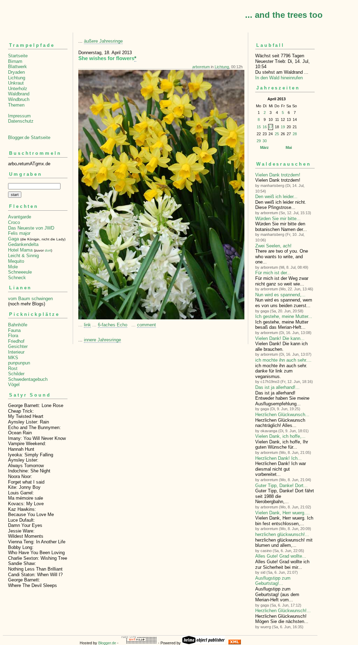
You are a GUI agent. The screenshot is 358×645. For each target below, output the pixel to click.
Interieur (16, 352)
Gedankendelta (23, 244)
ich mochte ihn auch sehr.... (283, 360)
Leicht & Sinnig (23, 255)
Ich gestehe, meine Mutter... (283, 316)
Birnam (15, 61)
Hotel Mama (20, 250)
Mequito (16, 261)
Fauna (14, 330)
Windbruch (18, 99)
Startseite (18, 55)
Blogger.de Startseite (29, 137)
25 (277, 134)
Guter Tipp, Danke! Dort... (281, 485)
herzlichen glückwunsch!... (282, 534)
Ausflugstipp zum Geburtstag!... (273, 580)
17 (270, 127)
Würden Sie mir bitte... (278, 218)
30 (265, 141)
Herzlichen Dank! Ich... (278, 458)
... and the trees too (284, 15)
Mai (289, 147)
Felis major (19, 233)
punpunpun (19, 362)
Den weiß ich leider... (276, 196)
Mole (13, 266)
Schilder (16, 373)
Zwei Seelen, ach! (273, 245)
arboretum (201, 67)
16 (265, 127)
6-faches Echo (112, 324)
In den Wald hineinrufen (279, 77)
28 (295, 134)
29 (259, 141)
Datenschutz (21, 121)
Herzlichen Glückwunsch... (282, 414)
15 (259, 127)
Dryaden (16, 72)
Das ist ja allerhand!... (277, 387)
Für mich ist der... (273, 272)
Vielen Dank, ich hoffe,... (280, 436)
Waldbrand (18, 93)
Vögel (14, 384)
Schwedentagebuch (28, 379)
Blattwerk (17, 66)
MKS (13, 357)
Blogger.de (107, 643)
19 (283, 127)
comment (146, 324)
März (264, 147)
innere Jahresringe (102, 339)
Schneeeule (20, 272)
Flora (13, 335)
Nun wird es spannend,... (280, 294)
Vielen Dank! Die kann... (280, 338)
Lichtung (16, 77)
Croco (14, 222)
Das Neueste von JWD (31, 228)
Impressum (19, 115)
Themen (16, 105)
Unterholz (17, 88)
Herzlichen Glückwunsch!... (283, 610)
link (87, 324)
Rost (12, 368)
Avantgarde (19, 216)
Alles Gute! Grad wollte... (280, 556)
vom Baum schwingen (30, 298)
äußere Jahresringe (103, 41)
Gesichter (18, 346)
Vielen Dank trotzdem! (277, 174)
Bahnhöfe (17, 324)
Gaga (13, 238)
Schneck (17, 277)
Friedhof (16, 341)
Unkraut (16, 83)
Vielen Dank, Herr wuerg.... (282, 512)
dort (48, 250)
